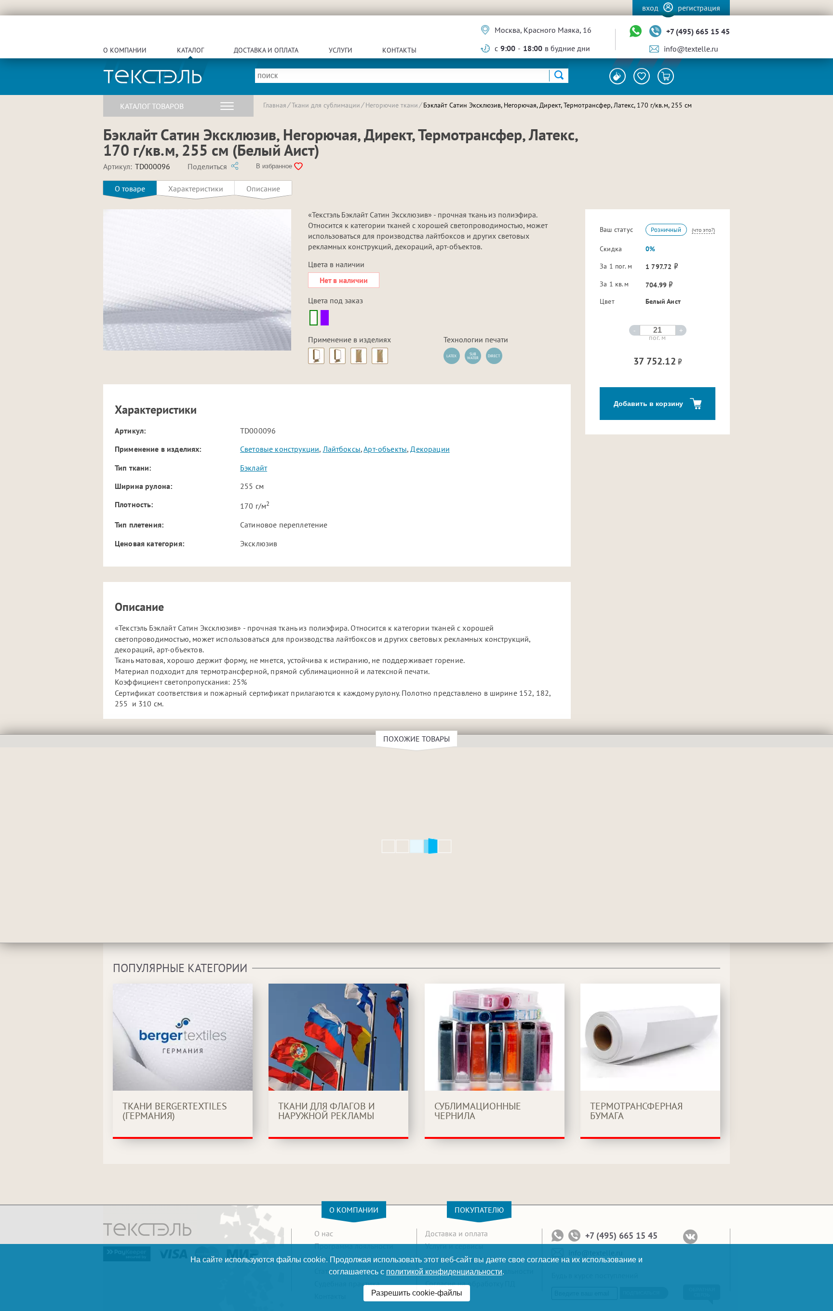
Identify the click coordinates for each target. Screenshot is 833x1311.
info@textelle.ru (691, 49)
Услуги (340, 50)
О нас (323, 1233)
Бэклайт (253, 468)
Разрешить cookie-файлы (416, 1293)
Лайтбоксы (342, 449)
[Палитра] (617, 76)
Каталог (190, 50)
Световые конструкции (279, 449)
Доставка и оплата (266, 50)
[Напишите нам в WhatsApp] (636, 31)
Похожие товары (416, 738)
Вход (650, 8)
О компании (125, 50)
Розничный (666, 230)
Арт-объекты (385, 449)
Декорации (429, 449)
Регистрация (699, 8)
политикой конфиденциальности (444, 1272)
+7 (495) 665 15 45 (698, 31)
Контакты (399, 50)
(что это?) (703, 229)
